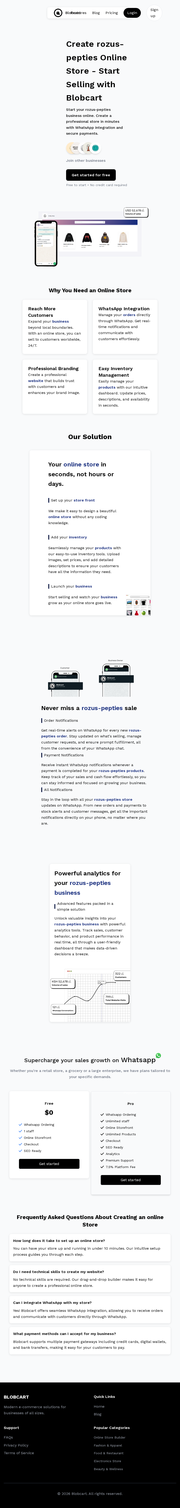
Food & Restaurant (109, 1453)
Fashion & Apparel (108, 1445)
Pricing (111, 13)
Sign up (154, 12)
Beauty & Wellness (108, 1469)
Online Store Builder (109, 1437)
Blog (96, 13)
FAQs (8, 1437)
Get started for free (91, 175)
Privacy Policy (16, 1445)
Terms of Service (19, 1453)
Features (78, 13)
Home (99, 1406)
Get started (49, 1164)
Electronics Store (107, 1461)
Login (132, 13)
